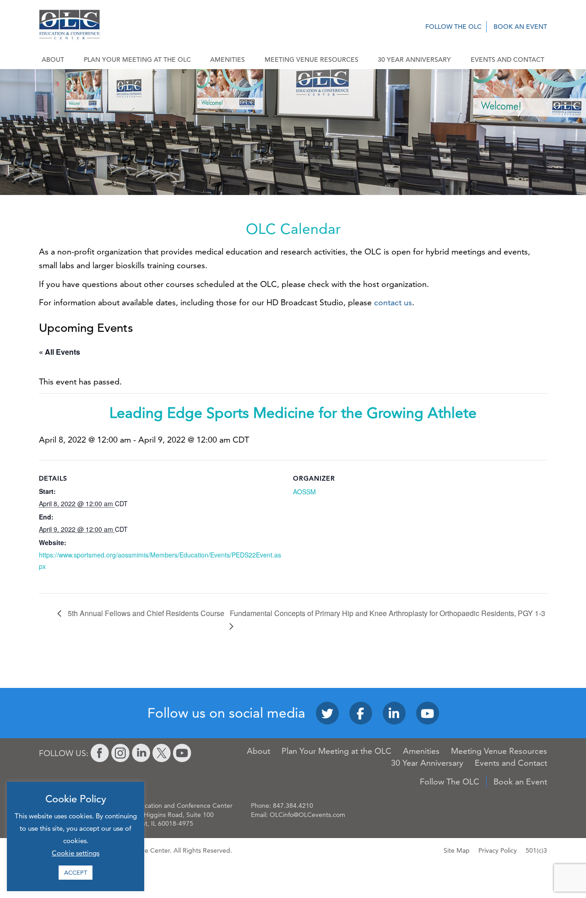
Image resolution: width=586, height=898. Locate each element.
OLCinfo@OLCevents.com (307, 815)
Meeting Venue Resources (311, 59)
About (53, 59)
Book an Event (520, 26)
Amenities (227, 59)
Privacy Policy (497, 850)
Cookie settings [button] (75, 853)
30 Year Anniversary (414, 59)
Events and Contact (507, 59)
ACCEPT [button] (75, 872)
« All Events (59, 351)
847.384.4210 (293, 805)
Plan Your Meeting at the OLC (137, 59)
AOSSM (304, 491)
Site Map (457, 850)
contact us (393, 302)
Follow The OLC (453, 26)
